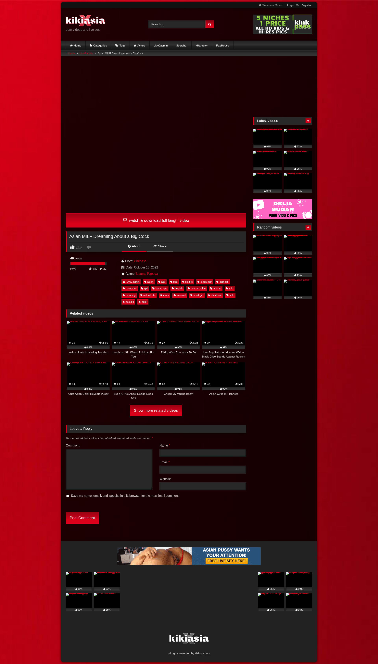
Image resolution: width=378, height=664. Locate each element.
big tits (189, 281)
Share (162, 246)
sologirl (130, 301)
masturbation (198, 288)
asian (150, 281)
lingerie (179, 288)
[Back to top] (365, 652)
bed (175, 281)
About (135, 246)
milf (231, 288)
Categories (100, 45)
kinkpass (140, 261)
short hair (216, 295)
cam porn (131, 288)
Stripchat (181, 45)
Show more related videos (156, 410)
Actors (141, 45)
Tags (122, 45)
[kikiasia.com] (85, 21)
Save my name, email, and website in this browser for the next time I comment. (125, 495)
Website (165, 479)
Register (306, 5)
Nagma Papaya (147, 273)
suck (144, 301)
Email (164, 462)
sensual (181, 295)
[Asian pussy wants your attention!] (189, 564)
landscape (161, 288)
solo (232, 295)
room (166, 295)
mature (217, 288)
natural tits (149, 295)
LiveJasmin (161, 45)
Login (290, 5)
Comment (72, 445)
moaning (130, 295)
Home (77, 45)
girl (146, 288)
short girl (198, 295)
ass (163, 281)
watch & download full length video (158, 220)
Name (164, 445)
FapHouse (222, 45)
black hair (206, 281)
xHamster (202, 45)
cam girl (224, 281)
